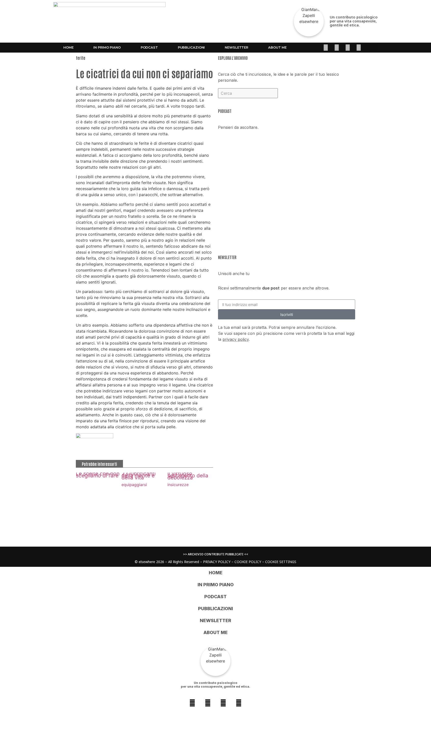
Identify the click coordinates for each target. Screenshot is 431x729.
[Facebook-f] (326, 48)
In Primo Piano (107, 47)
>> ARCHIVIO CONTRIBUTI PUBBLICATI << (215, 554)
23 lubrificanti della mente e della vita (138, 475)
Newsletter (236, 47)
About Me (277, 47)
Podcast (149, 47)
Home (68, 47)
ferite (80, 57)
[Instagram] (337, 48)
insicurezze (178, 484)
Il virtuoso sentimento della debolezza (187, 475)
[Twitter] (359, 48)
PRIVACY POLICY (216, 561)
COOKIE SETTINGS (280, 561)
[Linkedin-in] (348, 48)
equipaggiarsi (134, 484)
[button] (374, 47)
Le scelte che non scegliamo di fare (97, 474)
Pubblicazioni (191, 47)
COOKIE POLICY (247, 561)
